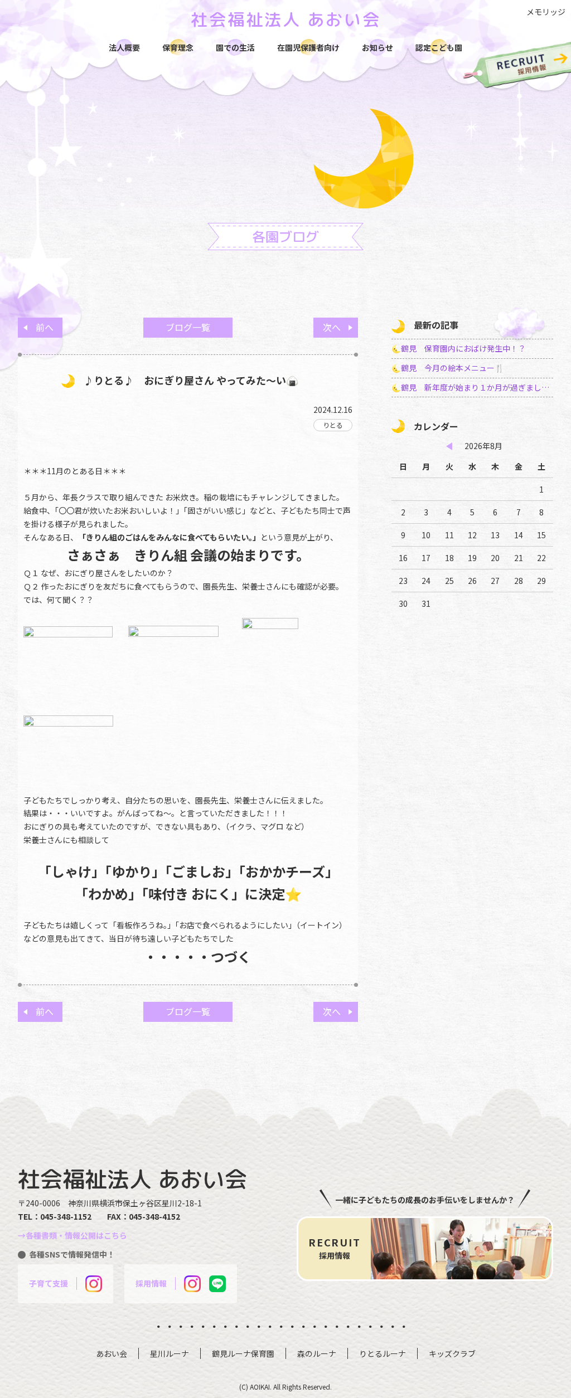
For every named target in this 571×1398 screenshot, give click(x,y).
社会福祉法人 (286, 19)
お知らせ (377, 47)
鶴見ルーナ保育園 (243, 1353)
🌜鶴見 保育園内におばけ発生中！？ (458, 348)
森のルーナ (316, 1353)
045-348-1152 (65, 1216)
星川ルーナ (169, 1353)
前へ (45, 327)
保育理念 (177, 47)
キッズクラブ (452, 1353)
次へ (332, 327)
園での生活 (235, 47)
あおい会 (111, 1353)
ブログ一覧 (188, 327)
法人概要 (124, 47)
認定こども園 (438, 47)
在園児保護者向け (308, 47)
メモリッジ (545, 11)
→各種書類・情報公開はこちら (72, 1235)
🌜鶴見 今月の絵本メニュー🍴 (447, 367)
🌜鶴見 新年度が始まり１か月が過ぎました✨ (472, 387)
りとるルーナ (382, 1353)
